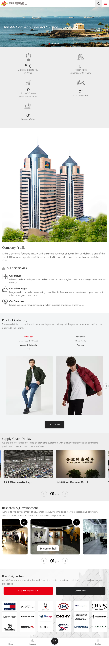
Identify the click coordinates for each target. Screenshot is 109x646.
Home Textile (81, 341)
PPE (28, 349)
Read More (54, 424)
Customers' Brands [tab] (28, 591)
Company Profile (13, 247)
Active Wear (80, 337)
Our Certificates (17, 268)
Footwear (80, 345)
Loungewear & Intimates (28, 341)
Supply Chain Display (16, 439)
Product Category (14, 320)
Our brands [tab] (81, 591)
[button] (49, 43)
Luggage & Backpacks (28, 345)
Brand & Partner (13, 576)
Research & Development (20, 508)
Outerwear (28, 337)
